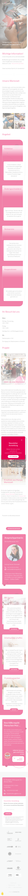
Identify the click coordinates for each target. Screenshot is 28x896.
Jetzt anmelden (13, 456)
